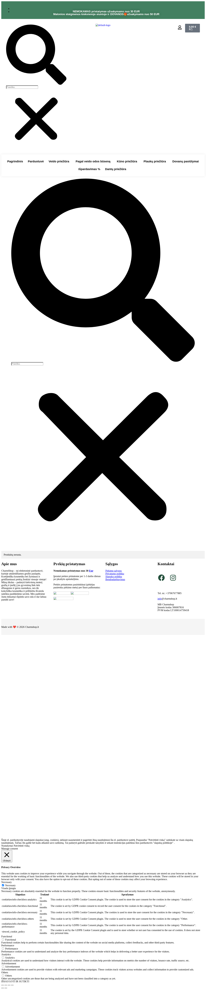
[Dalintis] (9, 985)
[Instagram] (173, 578)
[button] (36, 55)
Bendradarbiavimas (115, 579)
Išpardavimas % (89, 169)
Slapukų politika (113, 576)
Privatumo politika (114, 573)
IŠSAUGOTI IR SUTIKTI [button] (15, 981)
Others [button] (4, 972)
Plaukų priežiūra (155, 161)
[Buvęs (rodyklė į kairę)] (2, 988)
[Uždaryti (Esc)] (12, 985)
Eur (91, 570)
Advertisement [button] (8, 963)
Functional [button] (6, 936)
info (160, 598)
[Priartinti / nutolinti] (2, 985)
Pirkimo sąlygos (113, 570)
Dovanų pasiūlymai (185, 161)
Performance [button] (7, 945)
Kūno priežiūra (127, 161)
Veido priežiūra (59, 161)
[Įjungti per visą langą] (6, 985)
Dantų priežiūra (115, 169)
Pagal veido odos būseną (93, 161)
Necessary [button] (6, 882)
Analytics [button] (6, 954)
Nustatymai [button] (7, 845)
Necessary (10, 885)
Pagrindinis (15, 161)
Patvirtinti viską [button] (21, 845)
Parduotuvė (36, 161)
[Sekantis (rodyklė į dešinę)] (6, 988)
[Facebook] (161, 578)
